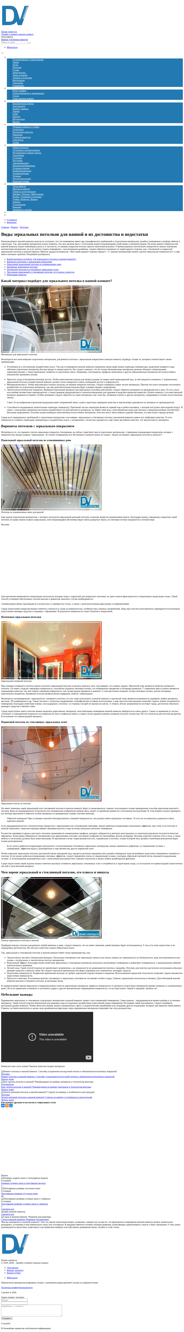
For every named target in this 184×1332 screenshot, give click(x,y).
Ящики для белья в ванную (14, 39)
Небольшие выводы (16, 274)
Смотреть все (7, 1209)
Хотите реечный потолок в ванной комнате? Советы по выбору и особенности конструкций (46, 1097)
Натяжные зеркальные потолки (22, 267)
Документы (12, 1267)
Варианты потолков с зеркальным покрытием (29, 262)
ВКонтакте (12, 47)
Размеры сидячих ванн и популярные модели (23, 1183)
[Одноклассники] (7, 1105)
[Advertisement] (61, 560)
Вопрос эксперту (15, 1270)
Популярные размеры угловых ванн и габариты (24, 1204)
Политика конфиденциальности (17, 1287)
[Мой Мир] (11, 1105)
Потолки (5, 1074)
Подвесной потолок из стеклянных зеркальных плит (33, 269)
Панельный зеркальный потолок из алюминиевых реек (34, 264)
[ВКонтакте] (3, 1105)
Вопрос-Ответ (14, 1273)
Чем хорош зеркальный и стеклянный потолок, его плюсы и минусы (40, 272)
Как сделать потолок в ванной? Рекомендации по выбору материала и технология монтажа (46, 1087)
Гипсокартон (7, 1084)
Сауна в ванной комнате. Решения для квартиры (25, 1219)
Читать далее (7, 1079)
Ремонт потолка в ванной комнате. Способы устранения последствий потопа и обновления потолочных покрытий (57, 1076)
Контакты (12, 222)
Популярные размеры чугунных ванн (19, 1193)
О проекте (12, 220)
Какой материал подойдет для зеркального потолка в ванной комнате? (41, 259)
